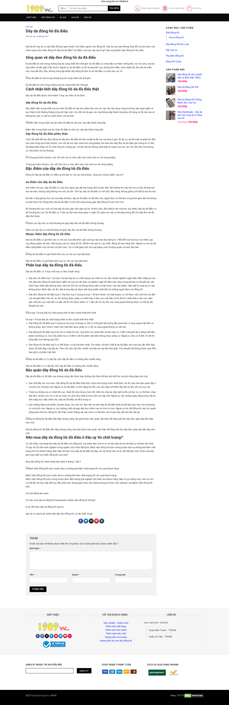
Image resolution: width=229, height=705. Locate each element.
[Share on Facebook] (80, 521)
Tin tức (29, 27)
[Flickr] (70, 636)
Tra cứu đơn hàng (176, 8)
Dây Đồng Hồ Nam (53, 23)
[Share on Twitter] (85, 521)
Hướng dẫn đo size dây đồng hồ (116, 640)
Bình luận (35, 548)
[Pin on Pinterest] (96, 521)
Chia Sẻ (75, 17)
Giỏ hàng (197, 8)
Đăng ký (156, 8)
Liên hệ (87, 17)
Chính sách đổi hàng (116, 626)
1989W (53, 695)
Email (75, 574)
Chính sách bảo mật (116, 633)
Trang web (120, 574)
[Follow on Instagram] (42, 636)
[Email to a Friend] (91, 521)
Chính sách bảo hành (115, 630)
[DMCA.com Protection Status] (193, 695)
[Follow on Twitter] (51, 636)
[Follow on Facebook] (38, 636)
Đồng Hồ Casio (173, 61)
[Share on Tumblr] (101, 521)
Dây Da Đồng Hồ (176, 37)
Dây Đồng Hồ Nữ (52, 29)
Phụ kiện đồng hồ (175, 55)
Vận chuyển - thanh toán (115, 623)
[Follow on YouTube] (65, 636)
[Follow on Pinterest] (56, 636)
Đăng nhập (146, 8)
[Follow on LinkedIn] (60, 636)
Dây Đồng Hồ (48, 17)
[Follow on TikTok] (47, 636)
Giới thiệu (31, 17)
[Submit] (114, 8)
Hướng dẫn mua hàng (116, 637)
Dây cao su (171, 50)
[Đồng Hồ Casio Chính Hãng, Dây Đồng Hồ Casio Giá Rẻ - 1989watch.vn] (40, 8)
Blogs (63, 17)
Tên (32, 574)
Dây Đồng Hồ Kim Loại (55, 35)
